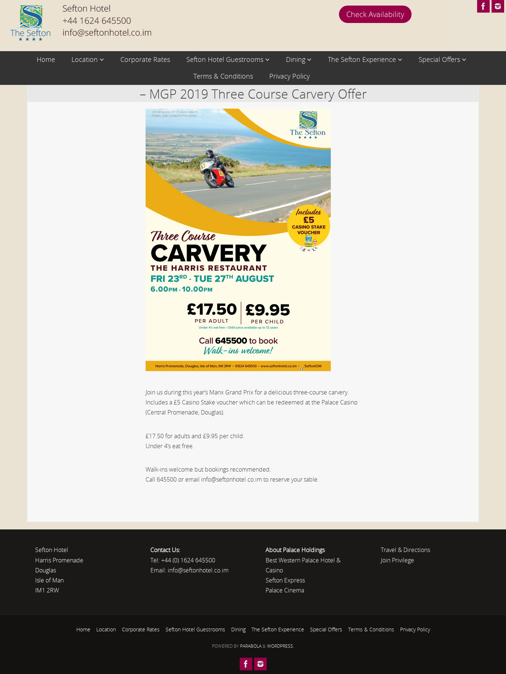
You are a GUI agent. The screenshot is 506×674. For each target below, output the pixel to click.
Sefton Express (285, 580)
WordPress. (280, 646)
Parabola (251, 646)
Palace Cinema (285, 590)
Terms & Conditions (371, 629)
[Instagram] (498, 6)
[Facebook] (483, 6)
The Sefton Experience (278, 629)
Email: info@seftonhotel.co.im (189, 570)
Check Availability (375, 14)
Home (83, 629)
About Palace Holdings (295, 550)
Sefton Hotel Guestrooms (195, 629)
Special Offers (326, 629)
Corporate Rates (141, 629)
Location (106, 629)
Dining (238, 629)
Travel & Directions (405, 550)
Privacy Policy (415, 629)
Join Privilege (397, 560)
